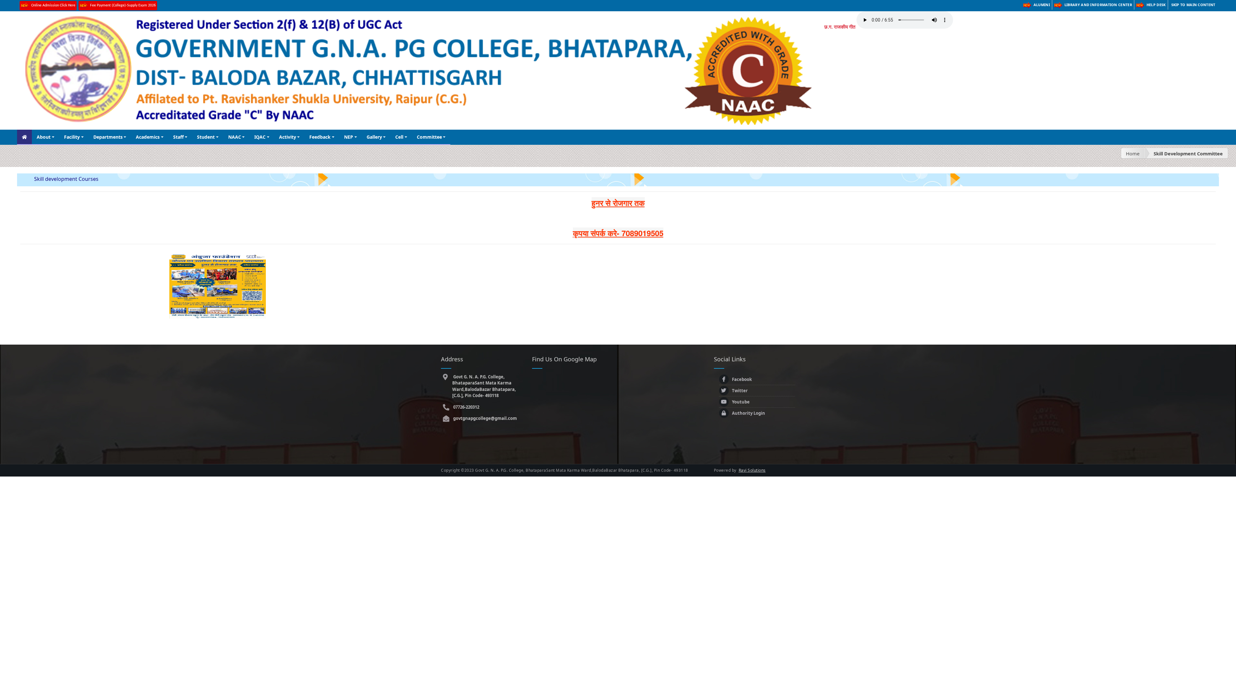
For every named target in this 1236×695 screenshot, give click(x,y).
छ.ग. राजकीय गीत (839, 26)
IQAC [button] (260, 137)
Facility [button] (72, 137)
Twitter (740, 391)
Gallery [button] (374, 137)
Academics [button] (148, 137)
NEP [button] (348, 137)
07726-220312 (465, 407)
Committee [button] (429, 137)
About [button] (44, 137)
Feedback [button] (320, 137)
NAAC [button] (234, 137)
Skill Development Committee (1188, 153)
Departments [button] (108, 137)
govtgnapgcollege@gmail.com (484, 418)
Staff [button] (178, 137)
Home (1132, 153)
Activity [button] (287, 137)
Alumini (1042, 4)
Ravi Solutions (752, 470)
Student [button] (206, 137)
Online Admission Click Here (53, 5)
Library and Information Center (1098, 4)
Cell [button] (399, 137)
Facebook (742, 379)
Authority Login (748, 413)
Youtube (741, 402)
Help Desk (1156, 4)
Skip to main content (1193, 4)
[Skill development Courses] (217, 286)
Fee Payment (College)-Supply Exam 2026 (123, 5)
